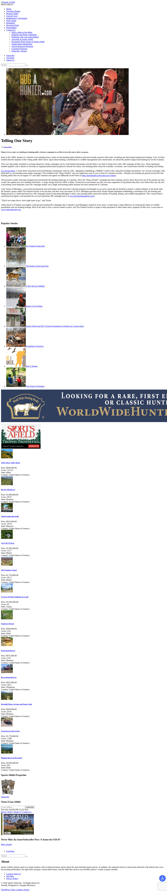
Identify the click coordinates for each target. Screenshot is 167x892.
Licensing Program (19, 49)
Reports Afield (12, 13)
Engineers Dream (7, 624)
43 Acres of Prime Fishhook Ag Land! (14, 597)
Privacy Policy (7, 812)
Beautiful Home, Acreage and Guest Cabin (16, 704)
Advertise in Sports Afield (22, 39)
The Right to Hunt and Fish (37, 266)
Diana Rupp (8, 147)
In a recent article (8, 171)
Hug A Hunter (32, 366)
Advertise (10, 58)
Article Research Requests (22, 46)
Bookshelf (10, 23)
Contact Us (11, 30)
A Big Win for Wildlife (35, 286)
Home (8, 9)
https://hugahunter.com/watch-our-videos (98, 175)
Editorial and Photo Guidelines (24, 35)
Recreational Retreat (8, 677)
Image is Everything (34, 306)
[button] (7, 4)
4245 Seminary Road (9, 570)
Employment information (21, 44)
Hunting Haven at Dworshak (11, 758)
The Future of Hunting (35, 386)
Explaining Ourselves (35, 346)
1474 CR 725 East (7, 543)
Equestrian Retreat (8, 651)
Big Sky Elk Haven (8, 490)
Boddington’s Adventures (16, 18)
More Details (6, 844)
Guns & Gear (11, 16)
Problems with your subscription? (25, 37)
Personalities (11, 28)
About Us (10, 60)
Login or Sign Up (13, 874)
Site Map (10, 876)
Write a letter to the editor (21, 32)
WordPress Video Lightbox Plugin (15, 890)
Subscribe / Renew (19, 51)
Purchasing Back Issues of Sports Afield (27, 42)
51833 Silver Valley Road (10, 463)
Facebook (10, 851)
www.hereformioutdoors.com (82, 196)
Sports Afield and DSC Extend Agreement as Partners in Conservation (55, 326)
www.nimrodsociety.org (11, 209)
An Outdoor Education (35, 246)
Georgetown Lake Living (10, 731)
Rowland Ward (12, 25)
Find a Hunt (11, 21)
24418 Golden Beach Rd (10, 516)
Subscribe (10, 55)
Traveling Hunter (13, 11)
